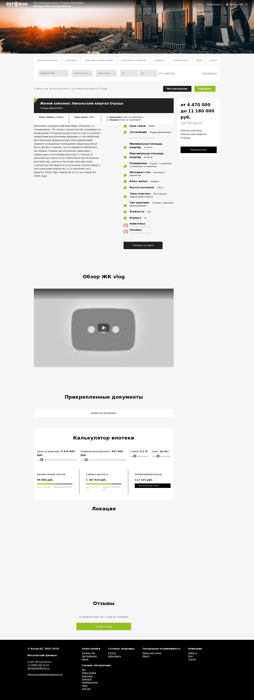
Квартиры (71, 60)
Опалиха (115, 120)
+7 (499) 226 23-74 (38, 665)
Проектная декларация (103, 413)
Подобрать (204, 89)
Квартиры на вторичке (133, 60)
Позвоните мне (198, 150)
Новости (192, 653)
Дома (199, 60)
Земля (213, 60)
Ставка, (139, 451)
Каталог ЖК (88, 653)
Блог (190, 656)
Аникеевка (116, 117)
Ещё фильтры (209, 73)
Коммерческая (180, 60)
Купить (112, 653)
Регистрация (214, 4)
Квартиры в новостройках (99, 60)
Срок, (160, 451)
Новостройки (89, 673)
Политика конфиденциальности (45, 674)
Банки (85, 659)
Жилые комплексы (47, 60)
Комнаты (159, 60)
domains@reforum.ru (38, 668)
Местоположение (177, 89)
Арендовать (114, 656)
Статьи (192, 659)
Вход (199, 4)
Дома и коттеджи (151, 653)
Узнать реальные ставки (148, 486)
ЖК (84, 670)
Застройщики (89, 656)
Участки (86, 689)
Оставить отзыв (103, 626)
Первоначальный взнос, (102, 453)
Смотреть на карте (143, 245)
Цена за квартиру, (56, 453)
